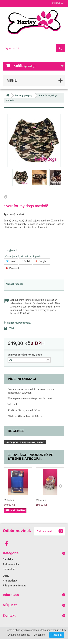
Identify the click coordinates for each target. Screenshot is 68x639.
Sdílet (26, 261)
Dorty (6, 575)
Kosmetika (9, 569)
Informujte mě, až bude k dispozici (23, 256)
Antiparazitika (11, 564)
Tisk (11, 328)
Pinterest (13, 268)
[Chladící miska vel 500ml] (50, 481)
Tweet (12, 261)
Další (6, 197)
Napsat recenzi (14, 284)
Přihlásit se (57, 3)
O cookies (39, 634)
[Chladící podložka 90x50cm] (18, 481)
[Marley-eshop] (34, 22)
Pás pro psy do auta (14, 585)
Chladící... (10, 500)
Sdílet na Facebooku (19, 322)
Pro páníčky (10, 580)
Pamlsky (8, 559)
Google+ (43, 261)
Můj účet (10, 605)
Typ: (6, 214)
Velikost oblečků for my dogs (25, 354)
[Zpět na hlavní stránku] (7, 95)
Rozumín (57, 634)
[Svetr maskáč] (20, 177)
